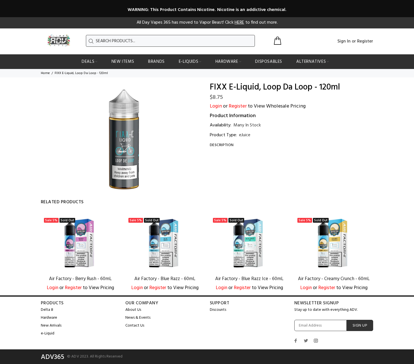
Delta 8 (47, 310)
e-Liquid (47, 333)
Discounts (218, 310)
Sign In (344, 41)
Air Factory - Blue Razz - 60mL (164, 279)
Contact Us (134, 325)
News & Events (137, 317)
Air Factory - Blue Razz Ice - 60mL (249, 279)
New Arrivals (51, 325)
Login (216, 106)
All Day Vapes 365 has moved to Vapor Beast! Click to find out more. (207, 22)
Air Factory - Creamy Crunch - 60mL (334, 279)
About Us (133, 310)
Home (45, 73)
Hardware (49, 317)
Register (365, 41)
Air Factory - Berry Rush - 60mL (80, 279)
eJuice (244, 135)
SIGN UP (360, 325)
